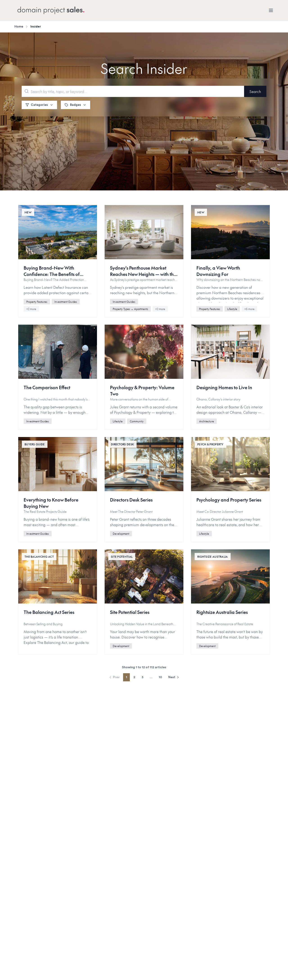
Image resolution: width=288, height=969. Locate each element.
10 (160, 677)
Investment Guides (65, 301)
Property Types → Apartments (130, 309)
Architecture (206, 421)
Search (255, 91)
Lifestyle (232, 309)
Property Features (36, 301)
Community (137, 421)
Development (121, 533)
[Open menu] (271, 10)
